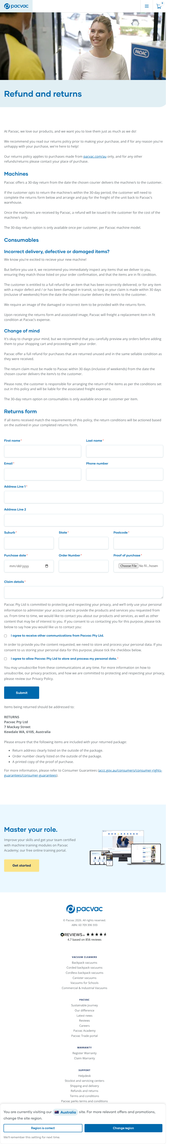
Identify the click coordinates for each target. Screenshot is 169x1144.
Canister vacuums (84, 978)
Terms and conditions (84, 1096)
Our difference (84, 1011)
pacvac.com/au (95, 156)
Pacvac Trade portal (84, 1036)
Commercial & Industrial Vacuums (84, 988)
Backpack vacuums (84, 963)
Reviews (84, 1021)
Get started (21, 865)
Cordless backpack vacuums (84, 973)
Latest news (84, 1016)
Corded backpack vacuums (84, 968)
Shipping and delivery (84, 1086)
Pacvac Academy (84, 1031)
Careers (84, 1026)
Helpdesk (84, 1076)
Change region (123, 1128)
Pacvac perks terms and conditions (84, 1101)
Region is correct (43, 1128)
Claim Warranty (84, 1058)
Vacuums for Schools (84, 983)
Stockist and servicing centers (84, 1081)
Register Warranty (84, 1053)
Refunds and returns (84, 1091)
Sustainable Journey (84, 1005)
